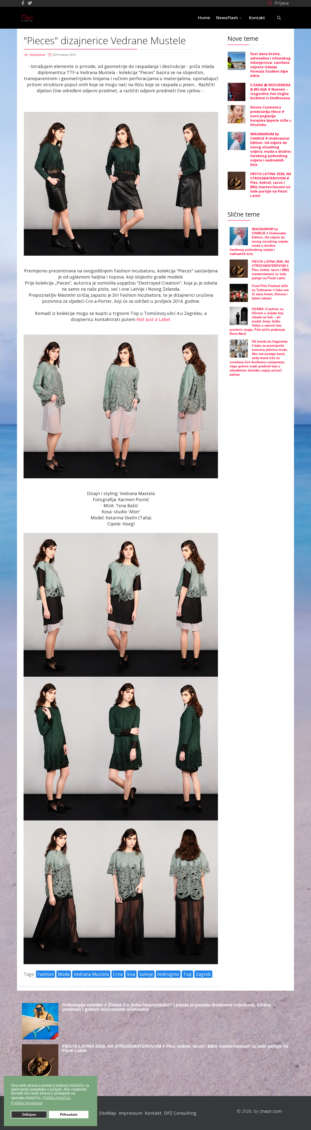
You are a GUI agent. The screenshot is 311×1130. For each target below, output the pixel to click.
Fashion (45, 974)
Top (187, 974)
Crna (118, 974)
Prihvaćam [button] (68, 1114)
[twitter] (30, 3)
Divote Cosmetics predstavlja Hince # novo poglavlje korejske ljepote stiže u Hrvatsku (271, 116)
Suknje (146, 974)
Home (204, 17)
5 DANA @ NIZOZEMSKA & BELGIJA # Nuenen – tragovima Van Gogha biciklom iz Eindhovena (270, 91)
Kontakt (257, 17)
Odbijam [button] (29, 1114)
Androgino (168, 974)
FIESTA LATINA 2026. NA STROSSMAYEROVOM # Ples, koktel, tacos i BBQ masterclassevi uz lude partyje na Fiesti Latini (270, 184)
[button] (277, 2)
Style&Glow (37, 55)
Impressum (130, 1113)
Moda (63, 974)
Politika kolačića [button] (57, 1098)
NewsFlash (227, 17)
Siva (131, 974)
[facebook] (23, 3)
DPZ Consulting (180, 1113)
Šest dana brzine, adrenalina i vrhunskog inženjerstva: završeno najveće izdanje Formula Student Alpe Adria (270, 64)
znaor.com (271, 1111)
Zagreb (203, 974)
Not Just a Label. (153, 319)
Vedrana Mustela (91, 974)
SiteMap (107, 1113)
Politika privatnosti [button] (27, 1103)
